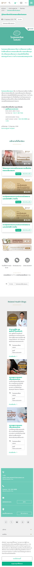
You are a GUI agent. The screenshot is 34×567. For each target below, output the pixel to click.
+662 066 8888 (23, 119)
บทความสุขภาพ (12, 8)
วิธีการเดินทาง (24, 513)
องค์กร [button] (4, 534)
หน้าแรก (3, 8)
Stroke (20, 19)
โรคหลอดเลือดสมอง (9, 23)
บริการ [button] (4, 529)
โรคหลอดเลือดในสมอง (13, 10)
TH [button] (26, 3)
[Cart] (21, 2)
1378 (6, 121)
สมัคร (24, 502)
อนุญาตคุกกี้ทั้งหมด (17, 563)
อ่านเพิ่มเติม (12, 356)
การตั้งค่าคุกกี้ (17, 558)
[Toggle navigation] (31, 3)
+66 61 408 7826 (18, 113)
